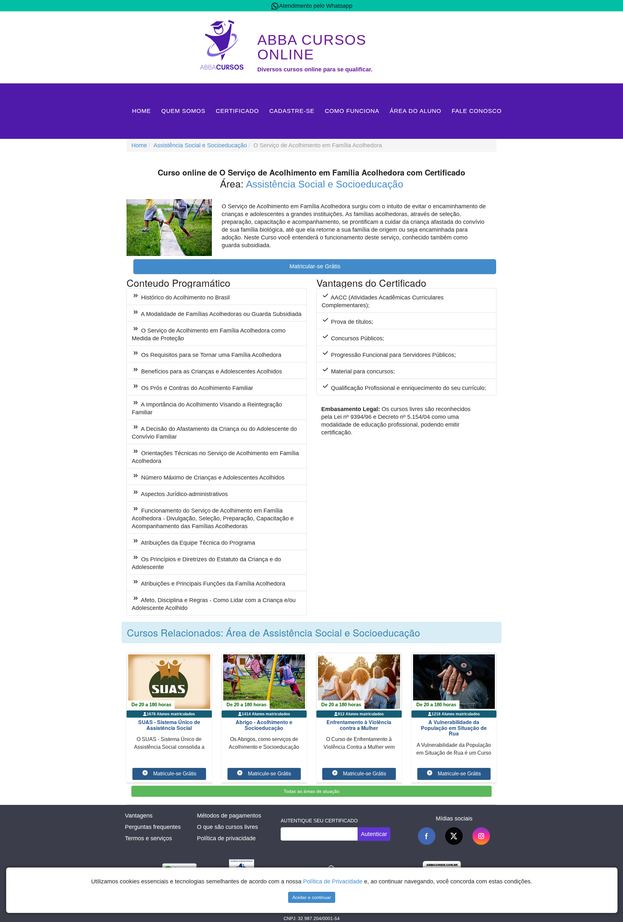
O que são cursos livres (227, 827)
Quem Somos (183, 111)
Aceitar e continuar (311, 897)
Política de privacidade (226, 838)
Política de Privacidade (332, 881)
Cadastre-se (291, 111)
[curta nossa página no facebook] (426, 836)
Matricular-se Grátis (314, 266)
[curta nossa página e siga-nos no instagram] (481, 836)
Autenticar (374, 834)
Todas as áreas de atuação (311, 791)
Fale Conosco (477, 111)
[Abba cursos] (223, 44)
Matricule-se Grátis (174, 773)
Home (141, 111)
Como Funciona (352, 111)
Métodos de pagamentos (229, 815)
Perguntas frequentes (153, 827)
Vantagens (139, 815)
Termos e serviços (148, 838)
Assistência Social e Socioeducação (200, 145)
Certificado (237, 111)
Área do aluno (415, 111)
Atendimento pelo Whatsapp (315, 6)
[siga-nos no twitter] (454, 836)
